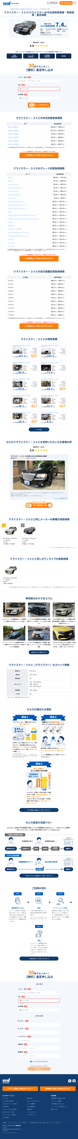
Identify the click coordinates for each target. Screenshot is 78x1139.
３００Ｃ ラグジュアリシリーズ (16, 205)
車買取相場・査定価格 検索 (26, 9)
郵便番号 (20, 1052)
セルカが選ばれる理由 (7, 1101)
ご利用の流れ (5, 1106)
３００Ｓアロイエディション (16, 201)
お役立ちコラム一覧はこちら (38, 652)
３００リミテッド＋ (13, 191)
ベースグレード (12, 198)
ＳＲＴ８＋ (11, 239)
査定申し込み (54, 1109)
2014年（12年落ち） (13, 137)
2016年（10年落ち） (13, 130)
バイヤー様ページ (31, 1114)
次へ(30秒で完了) (39, 105)
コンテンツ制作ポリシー (24, 1122)
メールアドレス (22, 1036)
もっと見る (39, 429)
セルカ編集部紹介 (31, 1106)
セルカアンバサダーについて (34, 1101)
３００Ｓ (10, 181)
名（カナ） (21, 1029)
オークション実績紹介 (56, 1101)
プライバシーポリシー (12, 1122)
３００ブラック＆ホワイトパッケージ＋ (19, 232)
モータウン (11, 225)
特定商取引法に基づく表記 (36, 1122)
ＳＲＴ (10, 212)
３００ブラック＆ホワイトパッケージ (18, 236)
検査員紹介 (29, 1109)
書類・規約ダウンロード (48, 1122)
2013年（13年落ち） (13, 141)
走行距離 (20, 94)
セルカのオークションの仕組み (9, 1103)
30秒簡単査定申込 (67, 3)
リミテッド (11, 246)
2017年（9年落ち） (13, 127)
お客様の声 (29, 1098)
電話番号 (20, 1044)
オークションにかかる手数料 (9, 1109)
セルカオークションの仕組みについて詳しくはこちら (38, 875)
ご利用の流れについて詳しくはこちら (38, 958)
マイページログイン (31, 1112)
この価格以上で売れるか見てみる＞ (39, 155)
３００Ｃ (10, 222)
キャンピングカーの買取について (59, 1106)
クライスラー (36, 9)
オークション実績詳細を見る (60, 498)
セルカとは (5, 1098)
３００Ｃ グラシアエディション (16, 208)
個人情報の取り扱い (39, 1065)
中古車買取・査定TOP (14, 9)
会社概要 (4, 1122)
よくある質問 (5, 1117)
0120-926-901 (54, 3)
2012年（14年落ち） (13, 144)
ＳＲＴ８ (10, 177)
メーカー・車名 (22, 77)
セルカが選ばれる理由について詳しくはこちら (38, 810)
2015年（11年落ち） (13, 134)
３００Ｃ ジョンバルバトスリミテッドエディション (22, 215)
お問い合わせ (58, 1122)
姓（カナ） (21, 1021)
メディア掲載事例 (31, 1103)
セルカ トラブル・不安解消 (9, 1114)
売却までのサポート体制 (8, 1112)
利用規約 (32, 1065)
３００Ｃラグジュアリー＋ (15, 188)
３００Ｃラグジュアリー (14, 194)
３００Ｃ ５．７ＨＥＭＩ (15, 229)
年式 (19, 85)
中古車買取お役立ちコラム (57, 1103)
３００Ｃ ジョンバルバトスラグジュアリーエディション (23, 219)
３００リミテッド (13, 184)
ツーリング (11, 243)
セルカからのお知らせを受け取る (40, 1061)
